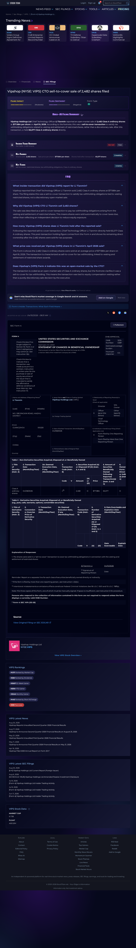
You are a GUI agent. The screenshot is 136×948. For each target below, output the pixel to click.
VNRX (115, 33)
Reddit (114, 849)
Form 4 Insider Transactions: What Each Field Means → (37, 306)
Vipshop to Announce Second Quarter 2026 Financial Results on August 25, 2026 (43, 732)
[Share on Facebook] (119, 312)
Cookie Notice (52, 845)
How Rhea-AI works (68, 290)
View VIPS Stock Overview (68, 655)
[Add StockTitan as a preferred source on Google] (125, 312)
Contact (21, 845)
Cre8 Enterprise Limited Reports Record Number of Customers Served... (35, 40)
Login (83, 3)
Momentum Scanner (83, 856)
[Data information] (29, 809)
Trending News (18, 20)
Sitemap (21, 859)
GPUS (94, 33)
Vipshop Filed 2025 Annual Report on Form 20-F (29, 751)
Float (12, 820)
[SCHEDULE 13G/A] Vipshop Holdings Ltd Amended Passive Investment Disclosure (44, 777)
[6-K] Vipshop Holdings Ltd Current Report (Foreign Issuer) (34, 771)
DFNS (73, 33)
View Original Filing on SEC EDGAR (31, 622)
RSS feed (114, 842)
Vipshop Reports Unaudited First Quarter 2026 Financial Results (36, 738)
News (38, 82)
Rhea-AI (21, 856)
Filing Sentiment (57, 101)
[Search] (127, 3)
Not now (121, 298)
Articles (84, 842)
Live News (84, 862)
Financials (26, 82)
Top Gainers (83, 845)
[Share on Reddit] (113, 312)
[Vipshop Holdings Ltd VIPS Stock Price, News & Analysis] (14, 646)
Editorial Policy (21, 849)
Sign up (91, 3)
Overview (12, 82)
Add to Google (114, 852)
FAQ (21, 852)
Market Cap (15, 813)
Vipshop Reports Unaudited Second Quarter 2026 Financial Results (37, 725)
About (21, 842)
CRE (29, 33)
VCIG (51, 33)
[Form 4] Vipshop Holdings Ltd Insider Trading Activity (32, 783)
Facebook (115, 845)
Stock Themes (83, 859)
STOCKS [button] (80, 9)
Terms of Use (52, 842)
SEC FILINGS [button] (62, 9)
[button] (82, 115)
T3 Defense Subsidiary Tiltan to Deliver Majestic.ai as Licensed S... (78, 40)
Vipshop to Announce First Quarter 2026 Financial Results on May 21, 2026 (40, 745)
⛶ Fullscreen (118, 325)
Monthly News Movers (83, 852)
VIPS (29, 647)
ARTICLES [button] (108, 9)
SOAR (9, 33)
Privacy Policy (52, 849)
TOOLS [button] (93, 9)
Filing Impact (17, 101)
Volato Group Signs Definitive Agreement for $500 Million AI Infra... (14, 40)
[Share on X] (107, 312)
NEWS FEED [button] (43, 9)
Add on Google (106, 298)
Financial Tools (83, 866)
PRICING (123, 9)
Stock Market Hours (84, 869)
